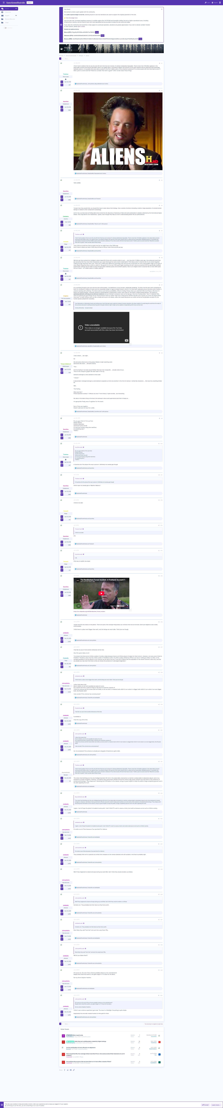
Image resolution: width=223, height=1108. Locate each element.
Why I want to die (78, 1035)
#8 (161, 353)
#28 (161, 945)
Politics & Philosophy (87, 1043)
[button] (4, 2)
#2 (161, 90)
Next (66, 58)
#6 (161, 257)
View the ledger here (72, 18)
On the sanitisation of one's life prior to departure (80, 1047)
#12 (161, 500)
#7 (161, 285)
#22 (161, 793)
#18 (161, 672)
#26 (161, 894)
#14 (161, 550)
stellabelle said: (79, 676)
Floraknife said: (78, 708)
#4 (161, 205)
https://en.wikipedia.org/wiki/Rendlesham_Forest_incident (89, 611)
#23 (161, 818)
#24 (161, 844)
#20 (161, 730)
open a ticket (81, 26)
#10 (161, 443)
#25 (161, 869)
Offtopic (81, 1057)
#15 (161, 576)
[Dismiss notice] (161, 9)
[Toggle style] (5, 28)
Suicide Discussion (86, 1036)
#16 (161, 622)
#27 (161, 919)
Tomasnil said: (78, 529)
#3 (161, 180)
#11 (161, 475)
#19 (161, 704)
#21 (161, 761)
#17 (161, 647)
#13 (161, 525)
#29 (161, 970)
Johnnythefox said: (79, 733)
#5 (161, 230)
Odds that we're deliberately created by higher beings (90, 1041)
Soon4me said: (78, 447)
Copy (96, 32)
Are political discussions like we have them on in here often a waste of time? (88, 1061)
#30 (161, 995)
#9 (161, 418)
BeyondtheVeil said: (80, 796)
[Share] (159, 63)
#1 (161, 63)
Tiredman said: (78, 234)
